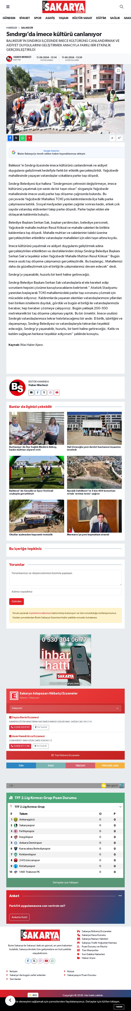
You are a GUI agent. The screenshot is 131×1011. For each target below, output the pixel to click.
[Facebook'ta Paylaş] (10, 138)
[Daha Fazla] (29, 138)
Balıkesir (27, 28)
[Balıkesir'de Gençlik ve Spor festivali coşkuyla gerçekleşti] (36, 472)
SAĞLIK (115, 18)
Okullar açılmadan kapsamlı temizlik (31, 534)
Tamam (119, 1007)
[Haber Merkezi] (17, 387)
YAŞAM (63, 18)
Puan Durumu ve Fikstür (94, 946)
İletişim (13, 971)
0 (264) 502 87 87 (22, 727)
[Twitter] (44, 393)
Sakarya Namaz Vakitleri (95, 939)
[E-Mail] (31, 393)
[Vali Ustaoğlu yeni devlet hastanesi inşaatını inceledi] (94, 428)
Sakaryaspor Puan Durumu (81, 975)
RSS (34, 995)
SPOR (37, 18)
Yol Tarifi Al (42, 727)
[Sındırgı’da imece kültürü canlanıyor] (65, 99)
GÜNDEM (9, 18)
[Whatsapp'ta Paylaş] (23, 138)
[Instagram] (50, 393)
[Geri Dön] (10, 1001)
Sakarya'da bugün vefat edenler (28, 975)
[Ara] (121, 7)
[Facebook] (37, 393)
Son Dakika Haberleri (93, 954)
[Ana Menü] (8, 6)
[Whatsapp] (52, 961)
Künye (70, 971)
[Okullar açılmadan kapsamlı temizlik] (36, 516)
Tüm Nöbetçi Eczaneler (67, 755)
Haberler (11, 28)
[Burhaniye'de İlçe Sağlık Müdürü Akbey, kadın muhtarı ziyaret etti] (36, 428)
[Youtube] (57, 393)
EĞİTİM (101, 18)
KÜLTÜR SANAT (82, 18)
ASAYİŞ (50, 18)
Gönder (17, 601)
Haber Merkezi (38, 385)
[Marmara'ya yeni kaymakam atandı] (94, 516)
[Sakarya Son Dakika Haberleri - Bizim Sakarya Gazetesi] (63, 7)
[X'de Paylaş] (16, 138)
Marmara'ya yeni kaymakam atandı (88, 534)
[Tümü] (120, 895)
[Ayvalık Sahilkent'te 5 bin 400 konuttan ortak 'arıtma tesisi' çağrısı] (94, 472)
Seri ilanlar (15, 979)
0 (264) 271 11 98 (21, 746)
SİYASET (24, 18)
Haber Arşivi (88, 958)
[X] (34, 961)
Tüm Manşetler (90, 950)
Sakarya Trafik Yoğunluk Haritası (99, 943)
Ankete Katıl (19, 917)
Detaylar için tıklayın (65, 882)
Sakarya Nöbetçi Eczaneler (97, 931)
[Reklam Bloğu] (65, 660)
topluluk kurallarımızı (40, 613)
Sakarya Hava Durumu (94, 935)
